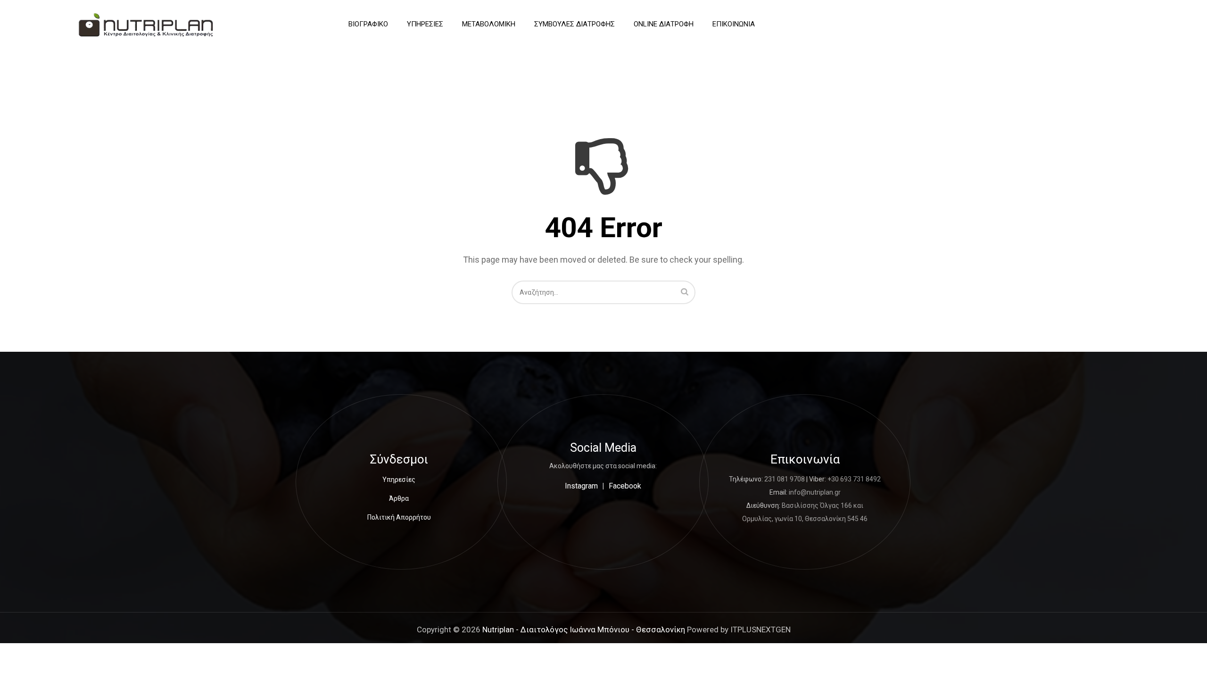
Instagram (581, 485)
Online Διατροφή (664, 24)
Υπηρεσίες (425, 24)
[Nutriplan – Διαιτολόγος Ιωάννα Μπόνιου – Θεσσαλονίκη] (146, 24)
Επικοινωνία (733, 24)
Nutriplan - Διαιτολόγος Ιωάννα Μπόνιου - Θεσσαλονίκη (583, 629)
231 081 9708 (784, 479)
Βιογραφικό (368, 24)
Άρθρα (399, 498)
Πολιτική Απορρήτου (399, 517)
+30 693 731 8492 (854, 479)
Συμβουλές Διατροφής (574, 24)
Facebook (625, 485)
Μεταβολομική (488, 24)
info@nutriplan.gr (815, 492)
